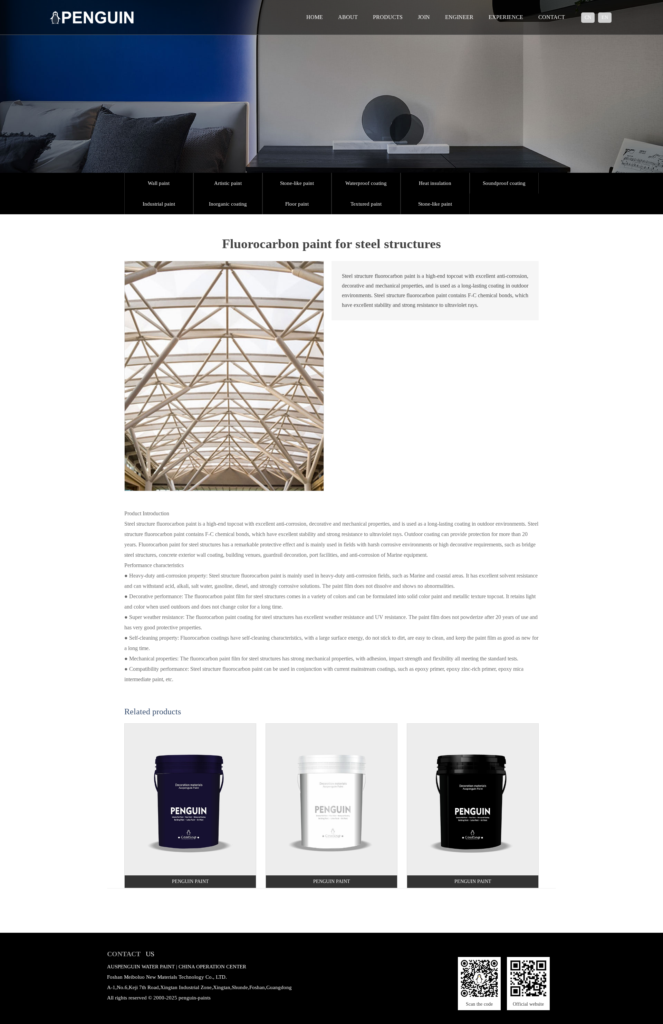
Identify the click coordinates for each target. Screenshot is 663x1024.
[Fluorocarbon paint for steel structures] (224, 263)
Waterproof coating (366, 183)
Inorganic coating (228, 204)
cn (588, 17)
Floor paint (297, 204)
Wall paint (159, 183)
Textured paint (366, 204)
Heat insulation (435, 183)
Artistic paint (228, 183)
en (605, 17)
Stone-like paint (297, 183)
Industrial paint (159, 204)
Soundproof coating (504, 183)
